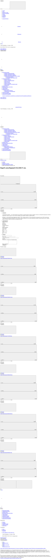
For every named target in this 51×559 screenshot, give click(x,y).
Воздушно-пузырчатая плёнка (7, 86)
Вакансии (4, 530)
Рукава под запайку (5, 92)
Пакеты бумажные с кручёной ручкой (10, 84)
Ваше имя (4, 236)
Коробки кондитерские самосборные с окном (12, 132)
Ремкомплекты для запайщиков (9, 91)
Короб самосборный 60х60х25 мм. (6, 258)
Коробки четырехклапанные (9, 73)
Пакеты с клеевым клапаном (9, 80)
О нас (3, 11)
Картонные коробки (5, 72)
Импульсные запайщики (8, 90)
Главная (3, 161)
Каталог (2, 70)
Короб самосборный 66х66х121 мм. (6, 297)
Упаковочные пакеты (6, 78)
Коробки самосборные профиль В (10, 75)
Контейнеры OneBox (9, 133)
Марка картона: (5, 221)
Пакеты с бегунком (7, 83)
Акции (3, 10)
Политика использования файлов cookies (39, 548)
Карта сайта (2, 548)
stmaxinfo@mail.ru (5, 18)
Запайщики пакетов (5, 89)
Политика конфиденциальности (10, 548)
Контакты (4, 16)
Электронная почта (5, 237)
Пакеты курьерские (7, 79)
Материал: (4, 223)
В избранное (18, 183)
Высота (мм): (4, 232)
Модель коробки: (5, 227)
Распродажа (4, 525)
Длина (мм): (4, 229)
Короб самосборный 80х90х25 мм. (6, 452)
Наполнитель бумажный (6, 94)
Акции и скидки (5, 524)
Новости (29, 95)
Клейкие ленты (5, 142)
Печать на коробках (5, 13)
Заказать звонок (3, 50)
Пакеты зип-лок (7, 81)
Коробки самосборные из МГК (9, 74)
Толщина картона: (5, 225)
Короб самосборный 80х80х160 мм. (6, 374)
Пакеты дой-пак (7, 82)
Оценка (3, 238)
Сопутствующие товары (6, 93)
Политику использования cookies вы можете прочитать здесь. (10, 558)
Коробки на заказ (5, 12)
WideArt (5, 539)
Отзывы (4, 234)
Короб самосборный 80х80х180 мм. (6, 413)
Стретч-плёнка (4, 88)
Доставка (4, 15)
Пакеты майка (6, 85)
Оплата (3, 14)
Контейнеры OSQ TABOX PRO (11, 77)
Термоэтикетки (5, 87)
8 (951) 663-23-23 (3, 49)
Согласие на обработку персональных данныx (24, 548)
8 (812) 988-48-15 (3, 48)
